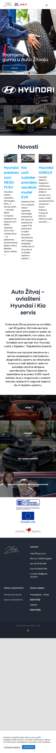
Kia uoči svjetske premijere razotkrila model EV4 (29, 182)
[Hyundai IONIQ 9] (45, 158)
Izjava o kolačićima (13, 599)
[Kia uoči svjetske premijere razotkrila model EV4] (28, 158)
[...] (5, 254)
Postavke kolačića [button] (12, 747)
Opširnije (14, 68)
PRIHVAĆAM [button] (29, 747)
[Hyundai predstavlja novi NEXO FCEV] (10, 158)
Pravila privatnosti (12, 594)
